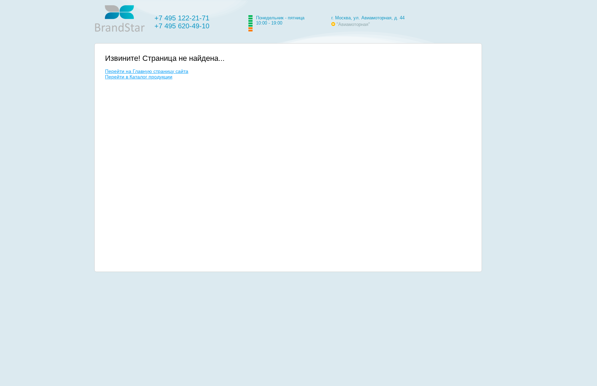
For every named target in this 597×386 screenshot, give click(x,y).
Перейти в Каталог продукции (138, 76)
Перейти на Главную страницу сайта (146, 71)
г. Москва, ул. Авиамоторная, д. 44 (368, 17)
